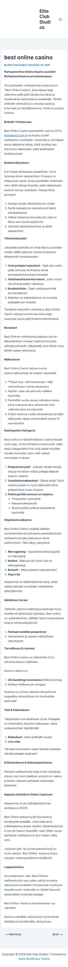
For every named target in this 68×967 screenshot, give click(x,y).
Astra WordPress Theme (34, 959)
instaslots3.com (14, 135)
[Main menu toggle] (60, 19)
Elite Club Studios (45, 19)
